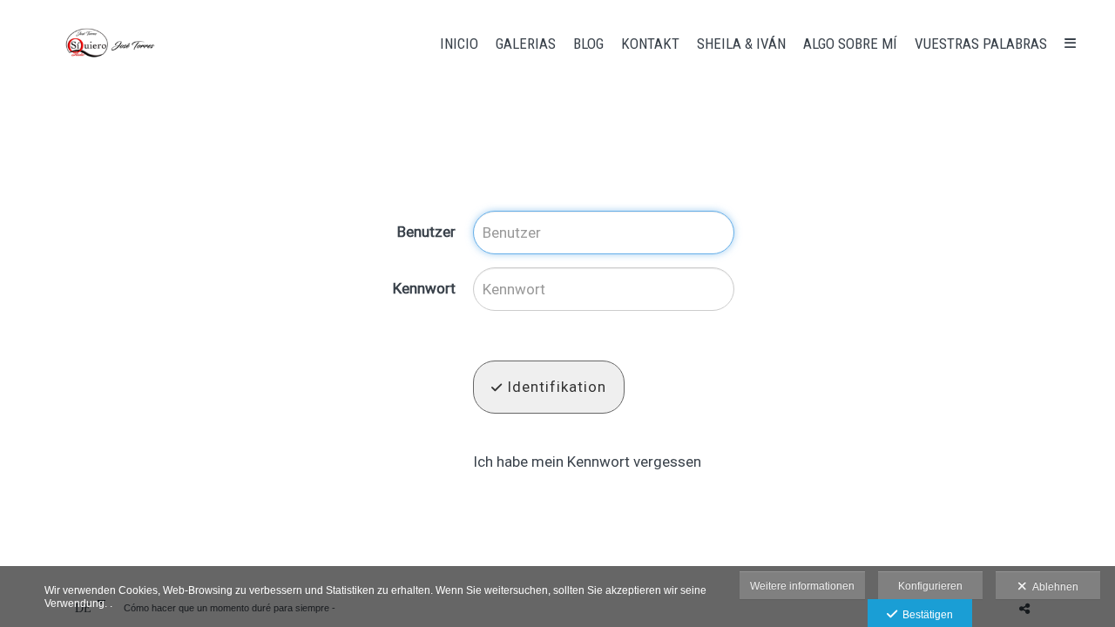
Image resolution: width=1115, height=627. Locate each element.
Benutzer (426, 231)
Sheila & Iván (741, 43)
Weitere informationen (802, 586)
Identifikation (554, 386)
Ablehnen (1052, 587)
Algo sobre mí (850, 43)
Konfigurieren (930, 586)
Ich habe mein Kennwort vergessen (587, 461)
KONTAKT (650, 43)
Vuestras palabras (981, 43)
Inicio (459, 43)
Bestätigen (925, 615)
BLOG (588, 43)
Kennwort (424, 288)
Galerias (526, 43)
